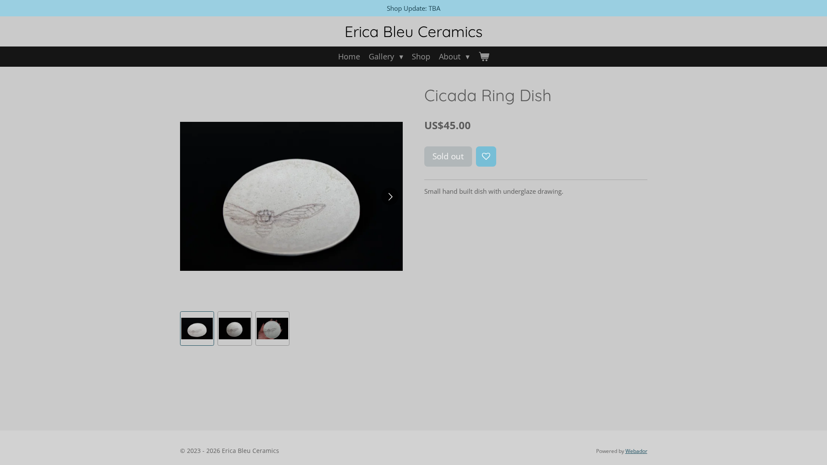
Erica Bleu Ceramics (413, 31)
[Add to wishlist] (486, 156)
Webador (636, 451)
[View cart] (483, 56)
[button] (197, 328)
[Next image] (389, 196)
